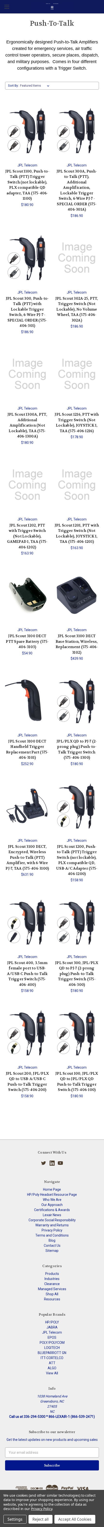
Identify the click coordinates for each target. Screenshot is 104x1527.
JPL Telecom (52, 1332)
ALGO (52, 1368)
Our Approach (52, 1205)
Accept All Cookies (74, 1519)
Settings (14, 1519)
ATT (52, 1363)
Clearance (52, 1284)
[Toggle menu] (6, 6)
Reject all (40, 1519)
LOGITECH (52, 1348)
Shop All (52, 1294)
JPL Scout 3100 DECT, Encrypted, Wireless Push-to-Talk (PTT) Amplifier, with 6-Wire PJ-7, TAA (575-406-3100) (27, 857)
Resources (52, 1299)
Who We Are (52, 1200)
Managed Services (52, 1289)
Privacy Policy (52, 1230)
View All (52, 1373)
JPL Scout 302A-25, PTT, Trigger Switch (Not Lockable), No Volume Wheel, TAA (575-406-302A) (76, 309)
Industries (52, 1279)
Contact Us (52, 1245)
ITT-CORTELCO (52, 1358)
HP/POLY (52, 1322)
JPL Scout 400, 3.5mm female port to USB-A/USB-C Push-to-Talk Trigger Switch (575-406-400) (27, 973)
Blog (52, 1240)
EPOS (52, 1337)
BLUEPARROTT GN (52, 1353)
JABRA (52, 1327)
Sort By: (13, 85)
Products (52, 1274)
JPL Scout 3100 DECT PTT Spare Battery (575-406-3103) (27, 641)
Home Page (52, 1189)
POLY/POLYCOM (52, 1343)
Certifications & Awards (52, 1210)
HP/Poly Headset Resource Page (52, 1195)
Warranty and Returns (52, 1225)
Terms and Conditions (52, 1235)
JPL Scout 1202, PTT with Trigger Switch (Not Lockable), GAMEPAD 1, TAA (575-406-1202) (27, 536)
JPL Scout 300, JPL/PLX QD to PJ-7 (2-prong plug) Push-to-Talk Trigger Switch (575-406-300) (76, 973)
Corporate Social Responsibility (52, 1220)
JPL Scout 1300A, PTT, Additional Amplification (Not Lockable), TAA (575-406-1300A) (27, 425)
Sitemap (52, 1251)
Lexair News (52, 1215)
